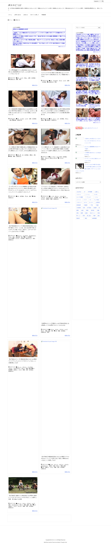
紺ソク (60, 197)
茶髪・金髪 (47, 330)
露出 (99, 215)
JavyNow (78, 191)
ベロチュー (79, 202)
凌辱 (29, 78)
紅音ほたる (12, 79)
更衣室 (92, 210)
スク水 (95, 194)
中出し (25, 78)
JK (18, 78)
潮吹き (42, 120)
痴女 (30, 196)
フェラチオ (25, 235)
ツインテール (63, 196)
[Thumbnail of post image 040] (55, 137)
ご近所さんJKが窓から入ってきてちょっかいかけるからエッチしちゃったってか (93, 140)
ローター (43, 199)
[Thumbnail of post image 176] (22, 485)
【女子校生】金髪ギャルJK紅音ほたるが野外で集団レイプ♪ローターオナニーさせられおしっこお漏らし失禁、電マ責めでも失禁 (22, 497)
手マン (66, 118)
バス (90, 199)
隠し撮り (89, 215)
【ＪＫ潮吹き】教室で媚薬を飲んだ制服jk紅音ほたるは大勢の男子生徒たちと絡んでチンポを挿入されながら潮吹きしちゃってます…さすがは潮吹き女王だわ (22, 148)
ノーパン (61, 158)
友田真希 (48, 120)
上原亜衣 (98, 202)
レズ (58, 118)
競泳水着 (18, 237)
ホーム (10, 20)
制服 (15, 120)
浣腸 (98, 210)
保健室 (85, 205)
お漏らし (15, 369)
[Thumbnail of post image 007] (22, 137)
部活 (99, 213)
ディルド (89, 197)
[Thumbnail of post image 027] (55, 98)
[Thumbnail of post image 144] (22, 176)
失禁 (27, 369)
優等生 (47, 199)
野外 (20, 79)
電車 (94, 215)
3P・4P (19, 155)
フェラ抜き (96, 199)
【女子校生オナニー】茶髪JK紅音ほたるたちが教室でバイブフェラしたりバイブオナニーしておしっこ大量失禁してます (22, 361)
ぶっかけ (22, 118)
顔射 (11, 120)
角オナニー (93, 213)
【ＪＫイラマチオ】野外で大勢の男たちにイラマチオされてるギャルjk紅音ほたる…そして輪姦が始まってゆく (55, 74)
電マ (35, 155)
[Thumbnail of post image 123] (22, 61)
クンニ (54, 118)
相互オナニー (29, 238)
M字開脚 (29, 237)
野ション (78, 215)
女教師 (95, 207)
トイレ (96, 197)
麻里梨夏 (94, 218)
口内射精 (78, 207)
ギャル (60, 80)
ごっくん (87, 194)
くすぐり (78, 194)
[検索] (103, 1)
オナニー (57, 196)
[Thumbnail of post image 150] (55, 62)
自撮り (86, 213)
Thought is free (64, 542)
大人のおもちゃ (49, 197)
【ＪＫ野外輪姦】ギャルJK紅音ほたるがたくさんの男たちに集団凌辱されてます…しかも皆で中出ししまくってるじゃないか (22, 71)
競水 (34, 238)
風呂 (86, 218)
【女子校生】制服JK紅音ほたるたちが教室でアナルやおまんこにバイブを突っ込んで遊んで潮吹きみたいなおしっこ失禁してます (55, 458)
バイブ (66, 197)
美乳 (77, 213)
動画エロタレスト (62, 46)
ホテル (85, 202)
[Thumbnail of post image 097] (22, 98)
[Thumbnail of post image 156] (55, 176)
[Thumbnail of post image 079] (22, 349)
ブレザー (10, 368)
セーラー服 (59, 156)
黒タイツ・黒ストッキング (51, 158)
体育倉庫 (78, 205)
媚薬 (14, 156)
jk (50, 196)
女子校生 (33, 78)
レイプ (21, 78)
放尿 (82, 210)
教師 (87, 210)
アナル (51, 464)
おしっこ (19, 367)
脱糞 (82, 213)
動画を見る (34, 85)
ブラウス (43, 197)
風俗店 (78, 218)
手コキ (26, 196)
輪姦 (17, 79)
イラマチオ (55, 80)
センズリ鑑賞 (11, 238)
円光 (92, 205)
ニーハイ (78, 199)
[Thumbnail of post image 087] (55, 264)
